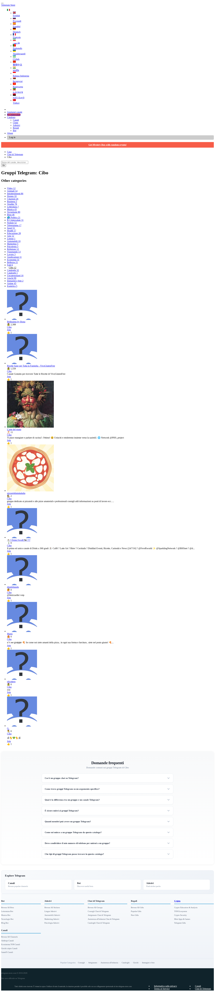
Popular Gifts (136, 911)
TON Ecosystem (180, 911)
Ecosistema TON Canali (10, 944)
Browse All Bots (7, 907)
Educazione (14, 233)
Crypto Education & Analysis (185, 907)
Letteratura (13, 207)
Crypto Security (180, 915)
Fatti (10, 265)
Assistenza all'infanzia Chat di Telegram (103, 919)
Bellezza (12, 262)
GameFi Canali (7, 952)
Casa (9, 152)
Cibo (12, 267)
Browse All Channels (9, 937)
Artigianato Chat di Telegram (99, 915)
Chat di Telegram (15, 154)
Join (9, 330)
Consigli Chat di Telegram (98, 911)
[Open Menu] (2, 3)
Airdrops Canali (7, 941)
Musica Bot (5, 915)
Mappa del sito (202, 999)
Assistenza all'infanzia (109, 963)
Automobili (13, 241)
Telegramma (14, 225)
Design (12, 196)
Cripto (177, 901)
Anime (11, 283)
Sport (11, 228)
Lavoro (11, 254)
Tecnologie (13, 212)
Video (11, 188)
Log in (12, 137)
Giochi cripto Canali (9, 948)
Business (12, 201)
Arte (10, 236)
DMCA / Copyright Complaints (168, 996)
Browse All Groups (95, 907)
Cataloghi (13, 270)
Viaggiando (14, 252)
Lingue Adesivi (50, 911)
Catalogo (11, 117)
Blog (10, 214)
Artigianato (92, 963)
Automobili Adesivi (52, 915)
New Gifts (135, 915)
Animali (12, 191)
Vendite (12, 204)
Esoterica (12, 286)
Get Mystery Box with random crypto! (107, 145)
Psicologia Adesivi (51, 923)
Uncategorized (15, 275)
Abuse (10, 133)
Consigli (81, 963)
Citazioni (12, 199)
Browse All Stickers (52, 907)
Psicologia (12, 246)
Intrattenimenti (15, 193)
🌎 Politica (13, 217)
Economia (13, 259)
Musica (12, 209)
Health (11, 230)
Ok (3, 165)
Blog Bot (4, 923)
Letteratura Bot (7, 911)
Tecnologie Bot (7, 919)
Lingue (11, 238)
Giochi (11, 278)
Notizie (12, 223)
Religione (13, 249)
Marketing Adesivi (51, 919)
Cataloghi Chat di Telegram (99, 923)
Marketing (12, 244)
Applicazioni (14, 257)
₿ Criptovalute (14, 114)
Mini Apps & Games (182, 919)
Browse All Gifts (137, 907)
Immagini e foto (15, 281)
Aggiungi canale (14, 112)
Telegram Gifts (180, 923)
